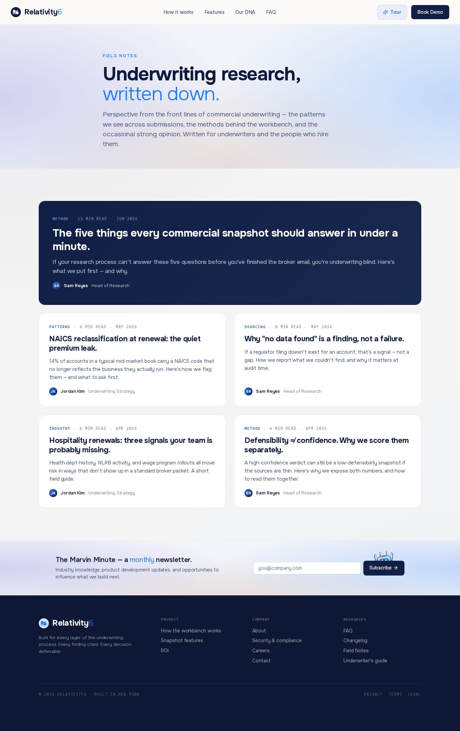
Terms (395, 694)
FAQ (271, 12)
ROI (165, 651)
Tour (395, 12)
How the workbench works (191, 631)
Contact (261, 661)
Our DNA (245, 12)
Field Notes (356, 651)
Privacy (373, 694)
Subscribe (380, 568)
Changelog (355, 640)
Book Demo (430, 12)
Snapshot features (182, 640)
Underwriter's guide (365, 661)
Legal (414, 694)
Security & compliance (276, 640)
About (259, 631)
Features (214, 12)
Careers (260, 651)
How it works (178, 12)
